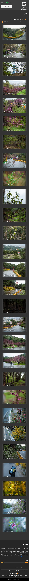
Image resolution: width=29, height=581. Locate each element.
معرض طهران (23, 571)
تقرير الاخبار (17, 571)
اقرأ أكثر (21, 557)
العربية (9, 2)
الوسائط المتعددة (13, 573)
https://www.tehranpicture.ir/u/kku (13, 22)
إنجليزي (17, 4)
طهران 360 (11, 571)
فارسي (13, 4)
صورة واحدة (4, 571)
